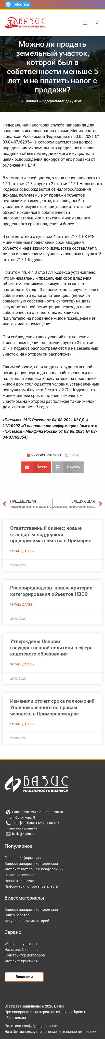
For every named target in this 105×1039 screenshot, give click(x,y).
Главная (31, 101)
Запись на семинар (20, 875)
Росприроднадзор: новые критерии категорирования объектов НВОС (51, 591)
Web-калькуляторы (21, 944)
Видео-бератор (17, 915)
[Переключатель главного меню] (85, 23)
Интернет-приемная (21, 961)
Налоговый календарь (24, 950)
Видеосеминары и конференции (31, 863)
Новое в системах (19, 881)
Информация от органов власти (31, 886)
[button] (97, 23)
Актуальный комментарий (27, 921)
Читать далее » (22, 551)
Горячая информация (23, 858)
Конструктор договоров (25, 955)
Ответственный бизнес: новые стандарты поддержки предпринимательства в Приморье (50, 534)
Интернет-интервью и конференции (34, 869)
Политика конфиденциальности (31, 1026)
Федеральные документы (63, 101)
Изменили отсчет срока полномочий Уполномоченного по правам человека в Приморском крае (52, 707)
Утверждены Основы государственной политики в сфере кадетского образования (51, 647)
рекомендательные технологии (70, 1032)
